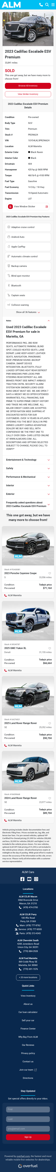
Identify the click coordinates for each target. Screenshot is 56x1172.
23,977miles (45, 802)
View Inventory (28, 995)
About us (28, 1004)
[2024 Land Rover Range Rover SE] (28, 770)
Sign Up (28, 1137)
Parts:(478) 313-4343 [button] (30, 933)
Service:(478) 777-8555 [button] (30, 929)
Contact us (28, 1061)
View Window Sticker (24, 206)
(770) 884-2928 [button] (30, 951)
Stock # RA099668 (12, 794)
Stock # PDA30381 (12, 569)
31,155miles (45, 652)
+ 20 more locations (28, 977)
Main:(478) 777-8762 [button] (30, 925)
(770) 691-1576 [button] (30, 969)
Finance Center (28, 1028)
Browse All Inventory (28, 85)
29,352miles (45, 727)
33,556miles (45, 577)
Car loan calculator (28, 1012)
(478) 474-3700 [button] (30, 907)
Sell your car (28, 1020)
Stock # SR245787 (12, 644)
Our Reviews (28, 1045)
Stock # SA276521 (12, 719)
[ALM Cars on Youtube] (28, 879)
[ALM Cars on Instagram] (35, 879)
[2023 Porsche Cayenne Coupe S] (28, 546)
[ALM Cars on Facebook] (21, 879)
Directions (28, 1078)
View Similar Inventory (28, 94)
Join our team (26, 1069)
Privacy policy (28, 1053)
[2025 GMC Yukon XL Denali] (28, 620)
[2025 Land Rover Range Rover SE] (28, 695)
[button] (41, 5)
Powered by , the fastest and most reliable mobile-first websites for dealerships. (28, 1158)
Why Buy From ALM (28, 1037)
